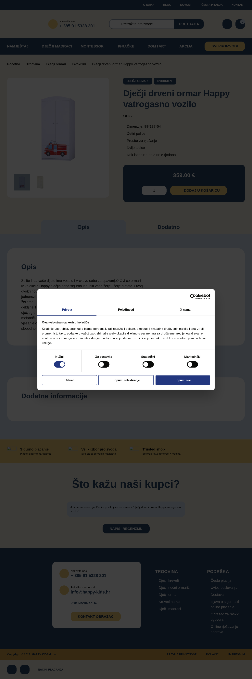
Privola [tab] (67, 309)
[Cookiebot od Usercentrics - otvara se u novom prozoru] (193, 297)
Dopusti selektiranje (126, 380)
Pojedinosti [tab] (126, 309)
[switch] (103, 364)
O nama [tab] (185, 309)
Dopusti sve (182, 380)
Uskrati (69, 380)
